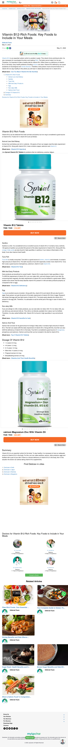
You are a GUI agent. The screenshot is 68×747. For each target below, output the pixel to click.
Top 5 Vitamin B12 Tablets (19, 335)
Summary (8, 95)
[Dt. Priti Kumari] (50, 560)
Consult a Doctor (34, 575)
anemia (35, 64)
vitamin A (53, 146)
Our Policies (7, 716)
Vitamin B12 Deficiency (19, 286)
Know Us (6, 714)
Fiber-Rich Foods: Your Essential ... (15, 607)
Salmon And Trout (13, 90)
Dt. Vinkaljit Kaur (50, 550)
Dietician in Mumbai (10, 472)
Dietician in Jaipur (9, 470)
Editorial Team (7, 43)
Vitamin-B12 (6, 58)
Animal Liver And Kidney (15, 77)
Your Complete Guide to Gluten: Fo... (51, 608)
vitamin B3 (46, 264)
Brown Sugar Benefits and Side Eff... (51, 667)
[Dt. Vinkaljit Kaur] (50, 543)
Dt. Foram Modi (17, 550)
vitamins (47, 260)
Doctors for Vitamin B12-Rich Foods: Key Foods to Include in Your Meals (25, 97)
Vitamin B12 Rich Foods (12, 75)
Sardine (10, 79)
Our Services (7, 718)
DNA (36, 60)
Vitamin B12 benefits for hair (20, 318)
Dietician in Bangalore (10, 474)
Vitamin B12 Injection (18, 149)
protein (42, 260)
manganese (60, 330)
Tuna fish (5, 260)
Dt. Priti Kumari (50, 567)
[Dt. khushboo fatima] (17, 560)
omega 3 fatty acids (8, 250)
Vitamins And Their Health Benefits (23, 358)
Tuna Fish (11, 81)
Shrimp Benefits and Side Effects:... (15, 637)
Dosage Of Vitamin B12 (12, 92)
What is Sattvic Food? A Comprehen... (16, 697)
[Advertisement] (15, 517)
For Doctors (7, 721)
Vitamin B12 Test (16, 267)
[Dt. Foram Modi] (17, 543)
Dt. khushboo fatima (17, 567)
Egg (9, 86)
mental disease (26, 67)
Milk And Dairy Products (15, 83)
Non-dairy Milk (12, 88)
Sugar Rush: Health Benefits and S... (16, 667)
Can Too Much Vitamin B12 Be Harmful (24, 72)
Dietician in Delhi (9, 467)
